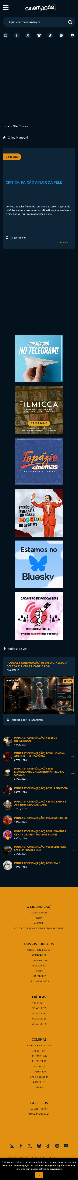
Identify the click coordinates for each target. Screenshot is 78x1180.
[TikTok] (50, 35)
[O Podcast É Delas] (39, 615)
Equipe (39, 918)
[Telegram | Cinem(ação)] (39, 358)
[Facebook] (17, 35)
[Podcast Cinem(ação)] (39, 512)
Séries (39, 1087)
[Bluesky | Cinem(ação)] (39, 564)
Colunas (39, 1039)
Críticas (39, 997)
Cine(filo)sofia (39, 1077)
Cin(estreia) (39, 1050)
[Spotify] (61, 35)
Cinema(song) (39, 1056)
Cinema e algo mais (39, 1045)
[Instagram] (6, 35)
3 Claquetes (39, 1013)
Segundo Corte (39, 981)
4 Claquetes (39, 1018)
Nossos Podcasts (39, 944)
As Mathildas (39, 960)
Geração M (39, 955)
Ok (39, 1175)
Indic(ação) (39, 976)
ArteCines (39, 1082)
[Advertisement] (39, 83)
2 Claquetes (39, 1008)
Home (6, 126)
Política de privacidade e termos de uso (39, 928)
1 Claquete (39, 1003)
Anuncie (39, 923)
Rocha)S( (39, 1066)
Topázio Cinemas (39, 1114)
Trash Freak (39, 1071)
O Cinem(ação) (39, 906)
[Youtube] (72, 35)
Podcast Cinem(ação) (39, 950)
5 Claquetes (39, 1024)
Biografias (39, 965)
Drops (39, 971)
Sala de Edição (39, 1109)
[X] (28, 35)
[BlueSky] (39, 35)
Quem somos (39, 912)
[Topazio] (39, 461)
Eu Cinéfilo (39, 1061)
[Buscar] (70, 22)
